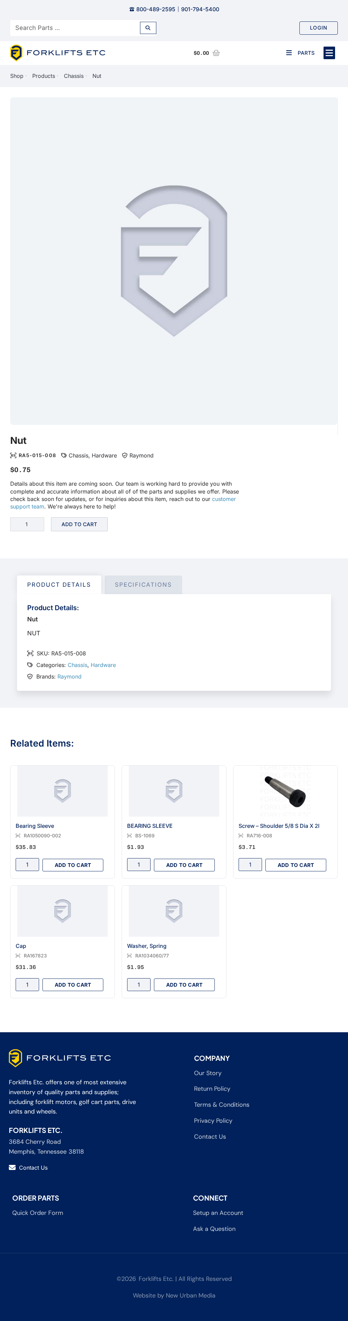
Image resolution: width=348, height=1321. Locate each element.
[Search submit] (148, 28)
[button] (329, 53)
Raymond (141, 455)
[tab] (59, 585)
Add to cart (79, 524)
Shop (16, 75)
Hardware (104, 455)
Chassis (74, 75)
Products (43, 75)
